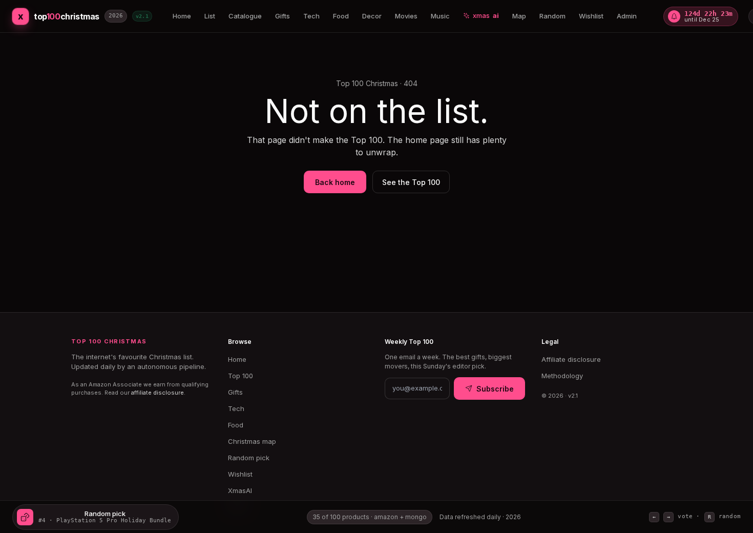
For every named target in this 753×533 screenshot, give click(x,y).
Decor (372, 16)
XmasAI (240, 490)
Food (341, 16)
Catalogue (245, 16)
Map (519, 16)
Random (552, 16)
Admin (627, 16)
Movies (406, 16)
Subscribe (495, 388)
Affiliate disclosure (571, 359)
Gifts (282, 16)
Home (182, 16)
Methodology (562, 376)
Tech (311, 16)
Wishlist (591, 16)
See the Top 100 (411, 182)
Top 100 (240, 376)
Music (440, 16)
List (209, 16)
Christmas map (252, 441)
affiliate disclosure (157, 392)
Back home (335, 182)
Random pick (248, 458)
